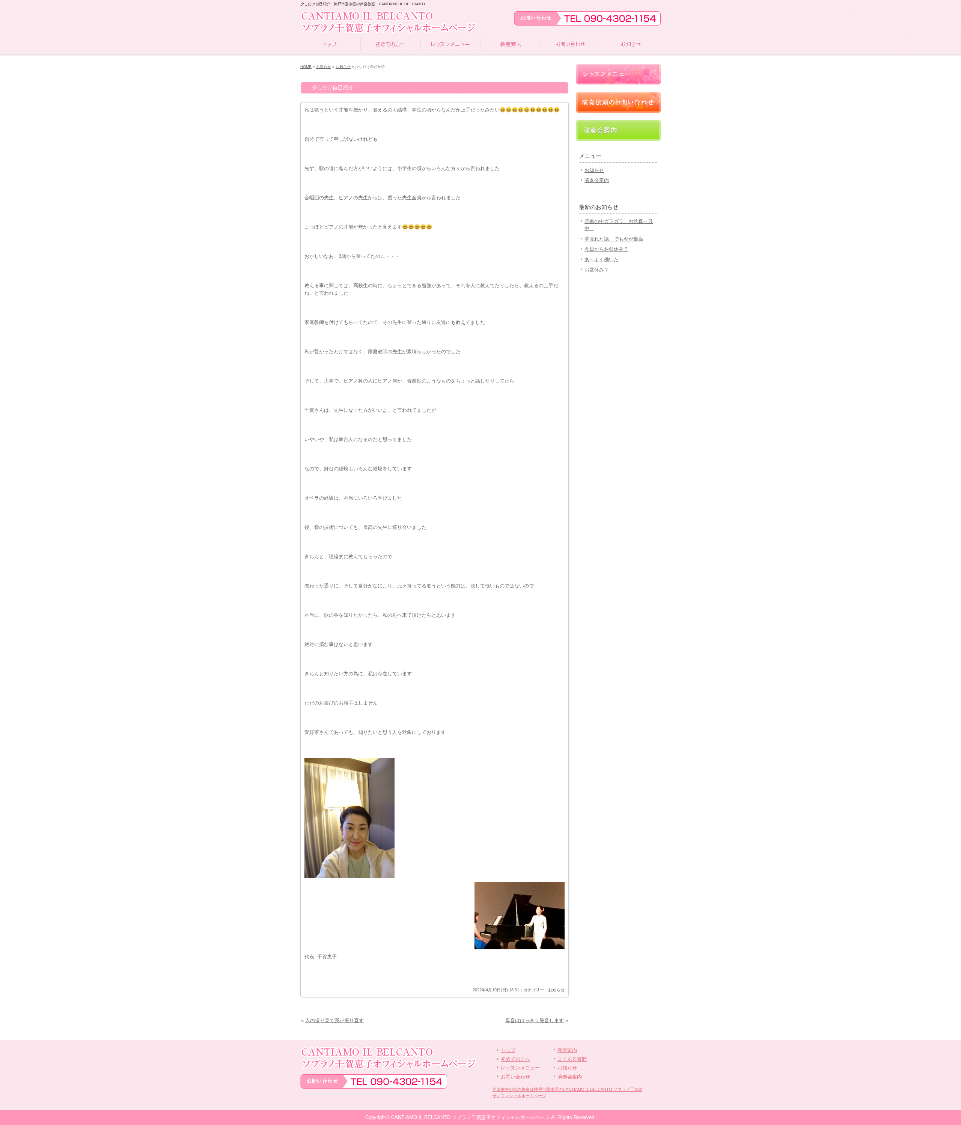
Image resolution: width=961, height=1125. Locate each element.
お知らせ (631, 45)
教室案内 (510, 45)
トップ (330, 45)
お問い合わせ (571, 45)
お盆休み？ (596, 270)
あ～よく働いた (601, 259)
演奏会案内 (600, 130)
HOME (306, 67)
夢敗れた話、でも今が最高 (613, 239)
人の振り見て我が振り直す (334, 1020)
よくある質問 (572, 1059)
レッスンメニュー (450, 45)
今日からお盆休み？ (606, 249)
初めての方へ (390, 45)
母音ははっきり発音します (534, 1020)
